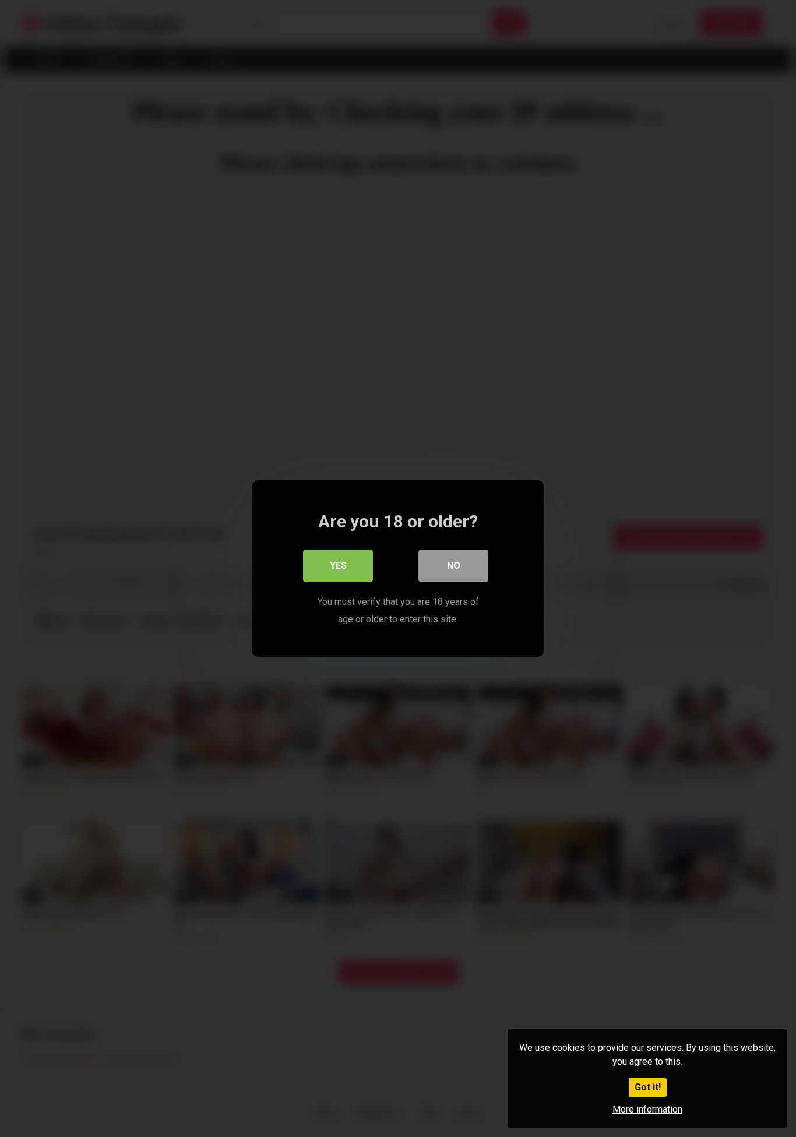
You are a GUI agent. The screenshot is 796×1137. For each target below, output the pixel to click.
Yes (338, 565)
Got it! (648, 1087)
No (453, 565)
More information (647, 1109)
